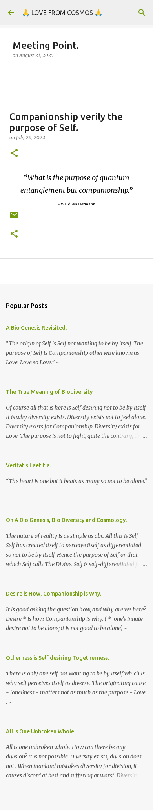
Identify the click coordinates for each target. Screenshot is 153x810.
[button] (14, 153)
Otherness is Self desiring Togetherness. (57, 658)
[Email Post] (14, 218)
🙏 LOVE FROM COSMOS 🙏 (62, 12)
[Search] (142, 12)
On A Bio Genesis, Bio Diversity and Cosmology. (66, 520)
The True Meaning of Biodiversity (49, 392)
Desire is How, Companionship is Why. (53, 593)
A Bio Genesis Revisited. (36, 328)
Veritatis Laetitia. (28, 465)
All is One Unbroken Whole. (40, 731)
